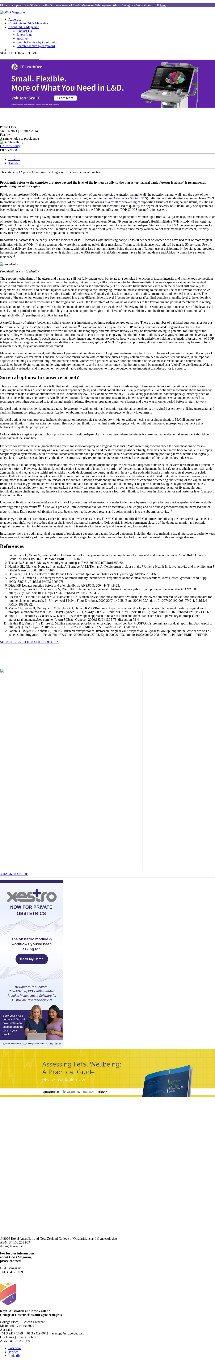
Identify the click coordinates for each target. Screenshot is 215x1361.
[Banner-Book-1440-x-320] (107, 1096)
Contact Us (24, 31)
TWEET (14, 163)
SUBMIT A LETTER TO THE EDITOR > (29, 642)
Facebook (14, 1348)
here (163, 5)
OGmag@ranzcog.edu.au (17, 1275)
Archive (22, 38)
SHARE (14, 159)
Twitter (13, 1352)
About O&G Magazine (23, 27)
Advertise (14, 19)
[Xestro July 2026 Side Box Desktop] (31, 1047)
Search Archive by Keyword (36, 46)
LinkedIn (14, 1355)
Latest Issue (24, 34)
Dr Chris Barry (10, 146)
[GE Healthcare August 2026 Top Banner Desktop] (107, 106)
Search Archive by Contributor (37, 42)
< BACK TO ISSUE (14, 874)
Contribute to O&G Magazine (28, 23)
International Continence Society (118, 198)
